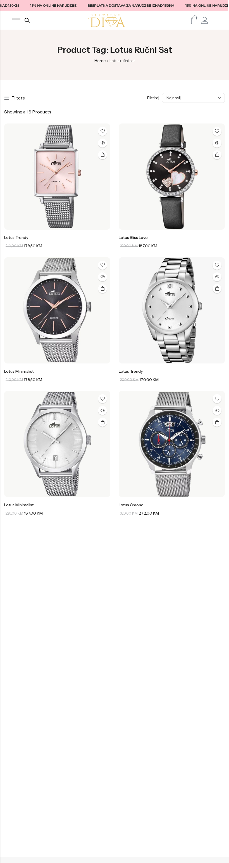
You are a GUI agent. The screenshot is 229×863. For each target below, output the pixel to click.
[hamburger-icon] (16, 19)
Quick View (102, 143)
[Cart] (195, 20)
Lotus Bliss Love (133, 237)
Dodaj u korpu (102, 154)
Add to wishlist (102, 131)
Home (100, 60)
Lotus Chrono (131, 504)
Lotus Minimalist (19, 371)
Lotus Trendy (16, 237)
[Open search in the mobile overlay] (27, 20)
